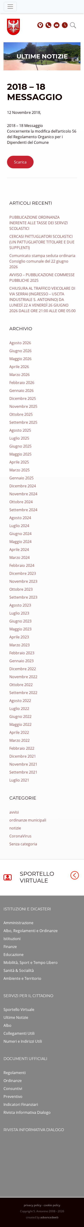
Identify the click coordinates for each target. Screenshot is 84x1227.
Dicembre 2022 (22, 668)
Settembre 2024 (23, 509)
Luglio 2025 (19, 438)
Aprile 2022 (19, 732)
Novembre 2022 (23, 676)
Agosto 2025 (20, 430)
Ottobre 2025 (21, 414)
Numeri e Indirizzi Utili (23, 1041)
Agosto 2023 (20, 605)
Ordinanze (13, 1080)
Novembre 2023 (23, 581)
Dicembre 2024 (22, 486)
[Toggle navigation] (10, 6)
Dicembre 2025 (22, 398)
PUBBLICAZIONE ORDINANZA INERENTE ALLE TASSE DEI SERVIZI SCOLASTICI (38, 223)
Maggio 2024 (20, 541)
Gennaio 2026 (21, 390)
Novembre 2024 (23, 493)
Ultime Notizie (16, 1017)
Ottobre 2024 (21, 501)
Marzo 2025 (19, 470)
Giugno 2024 (20, 533)
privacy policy (32, 1205)
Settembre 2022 (23, 692)
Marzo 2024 (19, 557)
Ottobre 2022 (21, 684)
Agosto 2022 (20, 700)
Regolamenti (15, 1072)
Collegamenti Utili (19, 1033)
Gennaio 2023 (21, 660)
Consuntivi (13, 1088)
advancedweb (49, 1217)
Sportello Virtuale (19, 1009)
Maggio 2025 (20, 454)
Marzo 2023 (19, 645)
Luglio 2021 (19, 780)
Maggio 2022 (20, 724)
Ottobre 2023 (21, 589)
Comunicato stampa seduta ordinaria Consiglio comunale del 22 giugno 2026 (42, 261)
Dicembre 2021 (22, 756)
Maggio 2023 (20, 629)
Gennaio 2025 (21, 478)
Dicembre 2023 (22, 573)
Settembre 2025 (23, 422)
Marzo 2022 (19, 740)
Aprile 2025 (19, 462)
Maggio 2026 (20, 358)
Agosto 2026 (20, 342)
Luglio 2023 (19, 613)
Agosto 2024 (20, 517)
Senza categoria (23, 844)
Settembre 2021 (23, 772)
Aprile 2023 (19, 637)
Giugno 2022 (20, 716)
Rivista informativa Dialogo (27, 1112)
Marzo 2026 (19, 374)
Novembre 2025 (23, 406)
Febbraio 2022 (21, 748)
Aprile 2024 (19, 549)
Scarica (20, 162)
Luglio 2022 (19, 708)
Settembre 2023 (23, 597)
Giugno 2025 (20, 446)
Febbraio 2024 (21, 565)
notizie (15, 828)
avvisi (14, 812)
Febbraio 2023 (21, 652)
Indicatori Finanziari (21, 1104)
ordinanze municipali (27, 820)
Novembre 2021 (23, 764)
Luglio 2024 (19, 525)
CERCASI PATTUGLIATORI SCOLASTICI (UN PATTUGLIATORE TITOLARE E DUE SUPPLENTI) (41, 242)
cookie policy (52, 1205)
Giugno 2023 (20, 621)
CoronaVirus (20, 836)
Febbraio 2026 (21, 382)
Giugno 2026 (20, 350)
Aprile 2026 (19, 366)
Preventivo (13, 1096)
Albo (7, 1025)
